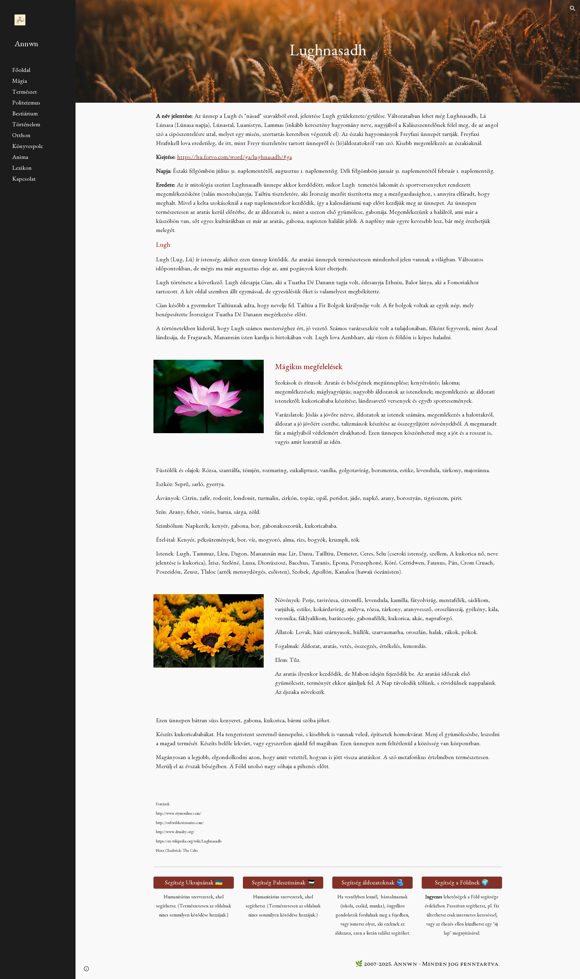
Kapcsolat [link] (24, 180)
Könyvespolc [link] (27, 147)
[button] (573, 8)
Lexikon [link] (22, 169)
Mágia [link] (19, 82)
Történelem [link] (26, 125)
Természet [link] (24, 93)
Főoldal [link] (21, 71)
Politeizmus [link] (26, 104)
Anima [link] (20, 158)
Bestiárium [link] (25, 114)
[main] (327, 51)
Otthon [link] (21, 136)
